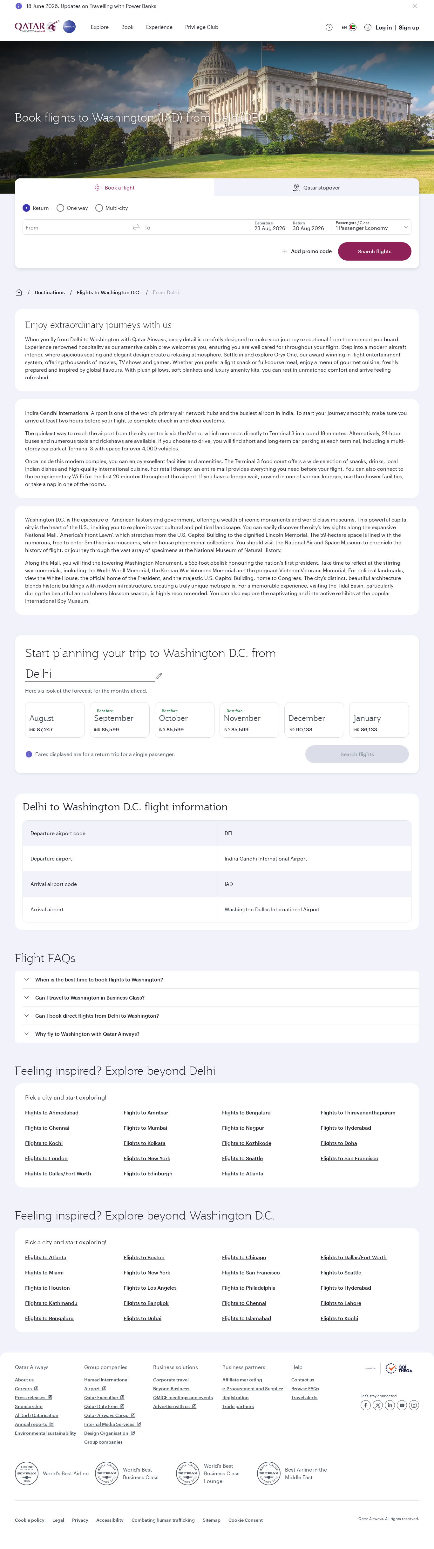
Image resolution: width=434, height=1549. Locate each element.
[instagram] (414, 1405)
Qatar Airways (32, 1367)
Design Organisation (106, 1433)
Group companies (105, 1367)
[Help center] (329, 27)
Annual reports (31, 1424)
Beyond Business (171, 1388)
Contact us (302, 1379)
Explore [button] (100, 27)
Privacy (80, 1520)
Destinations (50, 292)
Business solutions (175, 1367)
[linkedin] (390, 1405)
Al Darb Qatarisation (36, 1415)
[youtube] (402, 1405)
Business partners (243, 1367)
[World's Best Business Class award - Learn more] (107, 1473)
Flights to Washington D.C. (109, 292)
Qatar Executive (101, 1397)
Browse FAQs (305, 1388)
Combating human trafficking (163, 1520)
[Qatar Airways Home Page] (37, 27)
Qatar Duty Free (101, 1406)
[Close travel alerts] (415, 6)
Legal (58, 1520)
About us (24, 1379)
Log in (384, 27)
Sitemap (211, 1520)
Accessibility (110, 1520)
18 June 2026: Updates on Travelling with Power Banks (91, 6)
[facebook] (366, 1405)
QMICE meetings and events (183, 1397)
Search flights (357, 754)
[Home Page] (19, 292)
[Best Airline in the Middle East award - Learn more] (269, 1473)
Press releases (30, 1397)
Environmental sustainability (45, 1433)
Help (296, 1367)
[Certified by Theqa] (389, 1372)
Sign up (409, 27)
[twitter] (378, 1405)
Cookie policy (29, 1520)
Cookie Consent (245, 1520)
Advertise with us (171, 1406)
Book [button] (127, 27)
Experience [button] (159, 27)
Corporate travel (171, 1379)
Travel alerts (304, 1397)
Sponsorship (29, 1406)
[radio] (55, 720)
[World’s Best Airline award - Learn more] (26, 1473)
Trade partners (238, 1406)
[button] (221, 980)
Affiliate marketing (242, 1379)
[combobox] (90, 674)
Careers (23, 1388)
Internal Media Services (109, 1424)
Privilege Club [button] (201, 27)
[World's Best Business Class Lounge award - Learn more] (188, 1473)
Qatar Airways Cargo (106, 1415)
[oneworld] (69, 27)
